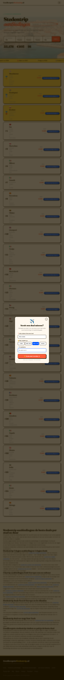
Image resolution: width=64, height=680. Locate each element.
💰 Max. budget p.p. (23, 340)
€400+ (43, 343)
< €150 (21, 343)
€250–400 (35, 343)
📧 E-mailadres (22, 347)
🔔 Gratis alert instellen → (32, 356)
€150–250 (28, 343)
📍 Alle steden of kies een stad (25, 333)
